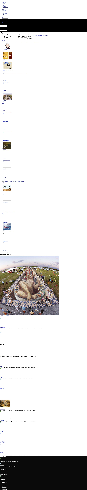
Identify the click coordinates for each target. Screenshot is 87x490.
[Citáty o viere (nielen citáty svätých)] (7, 229)
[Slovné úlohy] (7, 58)
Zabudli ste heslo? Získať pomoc (4, 27)
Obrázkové (3, 9)
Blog (2, 22)
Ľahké (1, 331)
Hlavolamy (3, 1)
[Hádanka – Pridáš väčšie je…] (7, 109)
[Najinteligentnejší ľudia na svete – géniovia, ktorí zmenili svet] (2, 465)
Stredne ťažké (4, 485)
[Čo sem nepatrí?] (7, 190)
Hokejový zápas (2, 420)
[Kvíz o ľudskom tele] (14, 181)
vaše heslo (8, 26)
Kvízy (2, 16)
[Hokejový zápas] (5, 418)
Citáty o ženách (5, 222)
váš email (8, 30)
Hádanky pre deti (2, 479)
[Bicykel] (7, 176)
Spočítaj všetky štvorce (6, 82)
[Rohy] (5, 364)
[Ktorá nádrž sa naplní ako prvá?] (7, 68)
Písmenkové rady (5, 4)
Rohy (1, 366)
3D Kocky (4, 14)
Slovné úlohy (4, 6)
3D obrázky (4, 101)
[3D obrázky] (7, 99)
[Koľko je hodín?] (5, 386)
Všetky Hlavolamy (37, 41)
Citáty (2, 17)
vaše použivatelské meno (10, 25)
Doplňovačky (9, 41)
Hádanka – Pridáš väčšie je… (7, 112)
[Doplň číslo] (5, 429)
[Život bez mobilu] (7, 200)
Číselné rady (4, 5)
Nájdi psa (4, 91)
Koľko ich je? (4, 12)
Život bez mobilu (5, 202)
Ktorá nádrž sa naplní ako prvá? (7, 70)
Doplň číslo (1, 431)
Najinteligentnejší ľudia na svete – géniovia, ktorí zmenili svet (8, 466)
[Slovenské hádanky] (7, 138)
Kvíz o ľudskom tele (6, 183)
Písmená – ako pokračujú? (3, 442)
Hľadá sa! (4, 11)
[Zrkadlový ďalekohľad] (5, 325)
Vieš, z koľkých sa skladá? (3, 453)
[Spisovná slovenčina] (7, 148)
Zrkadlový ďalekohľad (3, 327)
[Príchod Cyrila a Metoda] (7, 157)
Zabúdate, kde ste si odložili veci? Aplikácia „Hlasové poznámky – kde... (9, 461)
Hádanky (3, 103)
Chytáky (4, 3)
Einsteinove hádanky (5, 7)
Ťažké (3, 486)
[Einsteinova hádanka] (7, 48)
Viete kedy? (3, 15)
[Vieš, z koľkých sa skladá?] (5, 451)
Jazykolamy (4, 8)
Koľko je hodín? (2, 388)
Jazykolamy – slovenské (3, 474)
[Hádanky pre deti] (2, 478)
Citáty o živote (5, 250)
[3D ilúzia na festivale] (29, 314)
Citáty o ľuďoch (5, 241)
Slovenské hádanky (6, 140)
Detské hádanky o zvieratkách (7, 130)
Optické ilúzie (4, 10)
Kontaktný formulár (4, 21)
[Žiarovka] (7, 167)
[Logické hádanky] (7, 119)
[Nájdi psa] (7, 89)
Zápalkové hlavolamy (29, 41)
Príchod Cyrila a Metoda (6, 160)
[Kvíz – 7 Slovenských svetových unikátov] (7, 209)
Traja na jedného (5, 13)
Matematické (4, 2)
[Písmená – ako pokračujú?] (5, 440)
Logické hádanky (5, 121)
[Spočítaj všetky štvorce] (7, 79)
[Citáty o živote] (7, 248)
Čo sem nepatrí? (5, 193)
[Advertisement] (20, 338)
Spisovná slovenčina (6, 150)
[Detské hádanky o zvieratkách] (7, 128)
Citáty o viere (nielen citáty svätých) (8, 231)
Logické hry (3, 40)
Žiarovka (4, 169)
